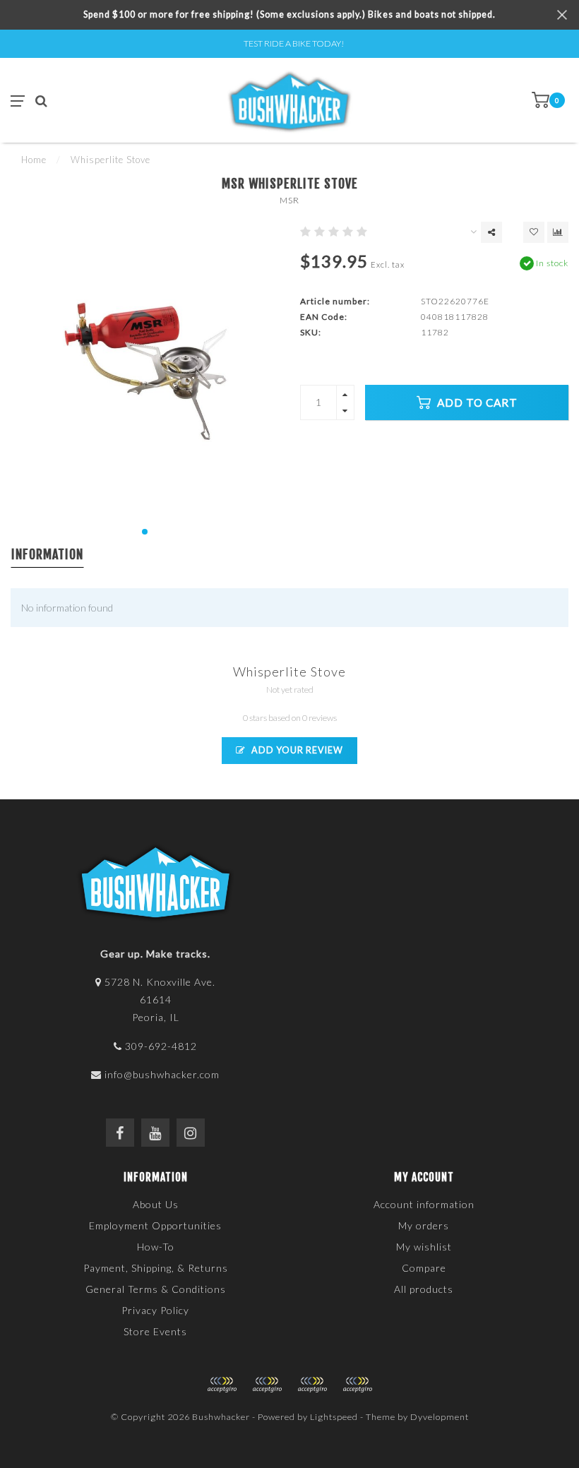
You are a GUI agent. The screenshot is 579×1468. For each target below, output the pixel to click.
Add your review (296, 750)
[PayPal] (267, 1384)
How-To (155, 1247)
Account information (424, 1204)
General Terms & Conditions (155, 1289)
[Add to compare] (557, 232)
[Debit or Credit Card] (221, 1384)
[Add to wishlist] (533, 232)
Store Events (155, 1331)
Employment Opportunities (155, 1225)
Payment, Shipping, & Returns (155, 1268)
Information (47, 554)
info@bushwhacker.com (162, 1074)
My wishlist (424, 1247)
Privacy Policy (155, 1310)
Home (34, 159)
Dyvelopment (439, 1417)
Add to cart (476, 402)
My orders (423, 1225)
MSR (289, 200)
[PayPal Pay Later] (312, 1384)
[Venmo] (357, 1384)
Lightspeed (334, 1417)
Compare (424, 1268)
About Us (156, 1204)
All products (423, 1289)
